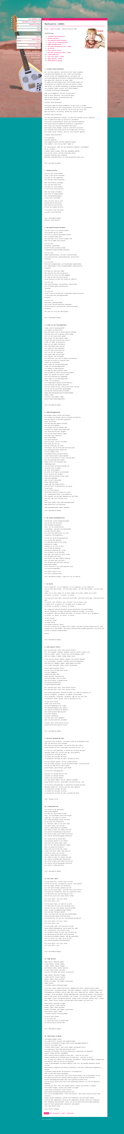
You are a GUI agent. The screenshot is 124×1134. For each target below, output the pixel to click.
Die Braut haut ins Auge (32, 55)
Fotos (38, 42)
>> (48, 19)
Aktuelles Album (34, 24)
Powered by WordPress (47, 1119)
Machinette (56, 1113)
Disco (38, 36)
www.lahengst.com (34, 19)
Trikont (52, 29)
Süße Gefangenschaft (54, 44)
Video (69, 46)
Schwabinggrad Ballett (32, 53)
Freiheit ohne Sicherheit (56, 36)
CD (50, 1113)
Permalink (70, 1113)
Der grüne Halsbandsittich (57, 46)
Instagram (36, 63)
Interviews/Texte (34, 45)
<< (45, 19)
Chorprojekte (35, 57)
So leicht (51, 48)
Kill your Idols (53, 56)
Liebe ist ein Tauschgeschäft (58, 42)
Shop (38, 30)
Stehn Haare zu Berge (55, 60)
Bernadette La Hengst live (31, 22)
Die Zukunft (36, 51)
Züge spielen (52, 58)
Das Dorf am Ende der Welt (56, 52)
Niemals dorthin (53, 38)
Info (38, 27)
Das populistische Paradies (57, 40)
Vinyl (63, 1113)
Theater (37, 47)
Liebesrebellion (53, 54)
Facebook (37, 60)
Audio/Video (36, 39)
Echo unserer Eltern (54, 50)
